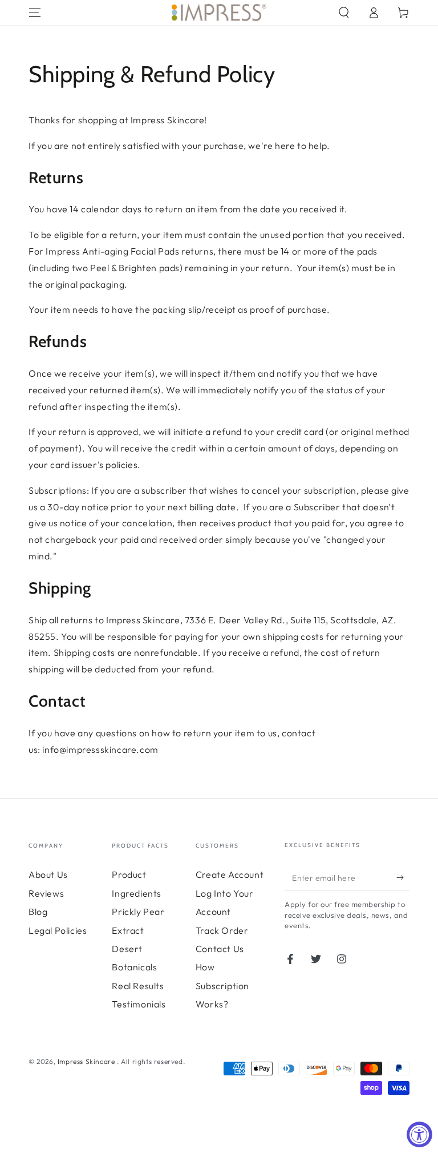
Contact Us (220, 948)
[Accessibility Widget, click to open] (419, 1134)
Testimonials (138, 1004)
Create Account (229, 874)
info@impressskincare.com (100, 749)
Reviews (46, 893)
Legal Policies (58, 930)
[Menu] (35, 12)
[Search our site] (344, 12)
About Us (48, 874)
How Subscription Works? (222, 985)
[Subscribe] (402, 877)
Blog (38, 911)
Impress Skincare (87, 1061)
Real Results (138, 985)
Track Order (222, 930)
